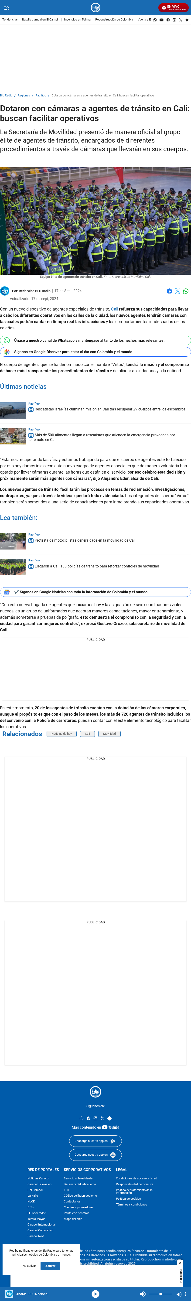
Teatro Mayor (36, 1218)
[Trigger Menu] (6, 7)
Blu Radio (6, 95)
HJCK (31, 1201)
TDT (67, 1190)
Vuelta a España (148, 19)
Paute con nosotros (76, 1213)
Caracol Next (35, 1236)
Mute (143, 1294)
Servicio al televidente (78, 1178)
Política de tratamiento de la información (134, 1191)
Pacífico (40, 95)
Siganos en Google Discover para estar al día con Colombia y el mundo (73, 352)
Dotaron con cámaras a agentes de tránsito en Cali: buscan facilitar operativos (102, 95)
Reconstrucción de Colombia (114, 19)
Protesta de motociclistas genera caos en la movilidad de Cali (85, 540)
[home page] (95, 7)
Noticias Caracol (38, 1178)
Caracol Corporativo (40, 1230)
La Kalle (32, 1195)
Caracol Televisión (39, 1184)
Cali (114, 309)
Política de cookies (128, 1198)
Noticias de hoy (61, 733)
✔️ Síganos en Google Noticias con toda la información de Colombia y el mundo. (81, 592)
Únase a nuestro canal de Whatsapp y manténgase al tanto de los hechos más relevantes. (89, 340)
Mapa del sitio (73, 1218)
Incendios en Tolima (77, 19)
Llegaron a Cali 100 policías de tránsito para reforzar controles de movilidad (97, 566)
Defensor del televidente (80, 1184)
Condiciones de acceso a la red (136, 1178)
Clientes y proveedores (79, 1207)
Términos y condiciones (131, 1204)
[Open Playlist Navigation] (185, 1294)
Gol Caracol (35, 1190)
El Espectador (36, 1213)
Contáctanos (72, 1201)
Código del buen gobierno (80, 1195)
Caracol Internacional (41, 1224)
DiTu (30, 1207)
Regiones (24, 95)
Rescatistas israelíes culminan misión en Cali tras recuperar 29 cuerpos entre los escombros (110, 409)
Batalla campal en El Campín (40, 19)
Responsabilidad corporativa (134, 1184)
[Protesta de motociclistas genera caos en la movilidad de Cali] (13, 541)
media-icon (95, 1294)
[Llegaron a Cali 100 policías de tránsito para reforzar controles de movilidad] (13, 567)
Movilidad (109, 733)
